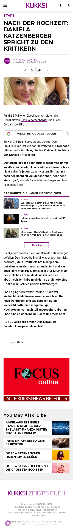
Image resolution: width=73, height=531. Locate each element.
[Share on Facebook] (25, 70)
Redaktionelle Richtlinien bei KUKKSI (37, 507)
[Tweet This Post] (32, 70)
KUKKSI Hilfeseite (44, 512)
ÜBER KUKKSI (44, 504)
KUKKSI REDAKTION (28, 59)
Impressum (28, 504)
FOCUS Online (48, 521)
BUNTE (61, 521)
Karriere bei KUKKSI (20, 512)
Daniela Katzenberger (34, 120)
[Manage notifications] (8, 523)
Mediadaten (50, 509)
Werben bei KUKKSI (29, 509)
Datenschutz (37, 515)
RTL (21, 124)
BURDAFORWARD (29, 521)
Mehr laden (38, 245)
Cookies (62, 512)
